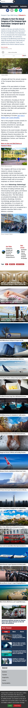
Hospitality (5, 6)
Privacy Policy (17, 705)
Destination (23, 6)
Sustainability (14, 6)
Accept (10, 705)
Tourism (4, 675)
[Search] (14, 1)
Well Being (12, 264)
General (4, 668)
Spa (7, 264)
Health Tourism (20, 264)
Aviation (4, 672)
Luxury (4, 680)
